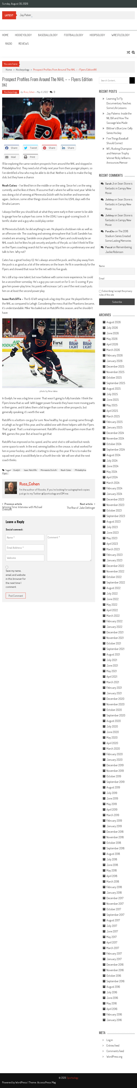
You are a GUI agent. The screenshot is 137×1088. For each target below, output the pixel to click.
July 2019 (111, 793)
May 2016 (111, 1003)
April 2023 (112, 543)
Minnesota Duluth (49, 470)
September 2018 (115, 848)
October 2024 (113, 444)
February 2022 (114, 621)
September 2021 (115, 649)
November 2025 (115, 372)
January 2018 (114, 892)
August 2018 (113, 854)
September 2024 (115, 449)
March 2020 (113, 748)
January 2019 (114, 826)
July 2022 (112, 593)
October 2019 (113, 776)
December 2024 (115, 433)
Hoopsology (97, 35)
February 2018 (114, 887)
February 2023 (114, 555)
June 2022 (112, 599)
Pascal (108, 247)
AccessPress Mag (46, 1082)
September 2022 (115, 582)
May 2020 (112, 737)
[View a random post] (128, 52)
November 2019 (115, 770)
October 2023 (114, 510)
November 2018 (115, 837)
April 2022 (112, 610)
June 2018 (112, 865)
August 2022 (113, 588)
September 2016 (115, 981)
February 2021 (114, 687)
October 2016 (113, 975)
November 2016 (115, 970)
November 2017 (115, 903)
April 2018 (111, 876)
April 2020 (112, 743)
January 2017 (114, 959)
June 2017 (112, 931)
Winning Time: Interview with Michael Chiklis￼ (22, 508)
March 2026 (113, 350)
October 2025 (114, 377)
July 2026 (112, 327)
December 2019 (115, 765)
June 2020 (112, 732)
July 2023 (112, 527)
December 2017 (114, 898)
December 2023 (115, 499)
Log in (109, 1040)
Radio (8, 43)
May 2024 (111, 471)
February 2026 (114, 355)
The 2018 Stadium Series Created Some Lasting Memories (118, 235)
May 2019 (111, 804)
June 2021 (112, 665)
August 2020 (113, 721)
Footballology (73, 35)
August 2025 (113, 388)
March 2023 (113, 549)
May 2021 (111, 671)
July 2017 (111, 926)
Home (5, 35)
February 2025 (114, 422)
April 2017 (111, 942)
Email (101, 278)
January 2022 (114, 627)
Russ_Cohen (28, 91)
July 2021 (111, 660)
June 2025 (112, 399)
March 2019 (112, 815)
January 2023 (114, 560)
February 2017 (114, 953)
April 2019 (111, 809)
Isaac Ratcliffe (30, 470)
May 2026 (112, 339)
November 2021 (115, 638)
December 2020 (115, 699)
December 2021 (114, 632)
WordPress (21, 1082)
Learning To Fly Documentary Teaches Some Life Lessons (118, 103)
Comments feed (115, 1051)
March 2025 (113, 416)
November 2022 (115, 571)
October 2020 (114, 710)
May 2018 (111, 870)
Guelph (16, 470)
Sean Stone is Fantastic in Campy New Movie (118, 188)
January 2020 (114, 759)
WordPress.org (114, 1056)
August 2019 (113, 787)
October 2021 (113, 643)
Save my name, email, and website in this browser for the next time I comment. (16, 578)
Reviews (24, 43)
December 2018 (115, 831)
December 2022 (115, 566)
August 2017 (113, 920)
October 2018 (113, 842)
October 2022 (114, 577)
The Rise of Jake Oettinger (81, 508)
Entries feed (112, 1045)
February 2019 (114, 820)
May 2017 (111, 937)
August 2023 (113, 521)
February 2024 (114, 488)
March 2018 (112, 881)
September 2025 (115, 383)
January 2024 (114, 494)
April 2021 (111, 676)
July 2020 (112, 726)
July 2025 (112, 394)
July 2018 (111, 859)
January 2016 (114, 1020)
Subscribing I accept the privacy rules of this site (115, 292)
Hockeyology (23, 35)
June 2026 (112, 333)
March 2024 (112, 483)
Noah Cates (66, 470)
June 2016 (112, 998)
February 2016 (114, 1014)
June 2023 (112, 532)
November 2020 (115, 704)
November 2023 (115, 505)
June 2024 (112, 466)
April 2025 (112, 411)
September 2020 (115, 715)
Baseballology (48, 35)
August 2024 (113, 455)
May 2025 (111, 405)
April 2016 (111, 1009)
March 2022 (113, 615)
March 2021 (112, 682)
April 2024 (112, 477)
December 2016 (115, 964)
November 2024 (115, 438)
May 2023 (111, 538)
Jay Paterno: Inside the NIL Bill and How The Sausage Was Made (54, 15)
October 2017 (113, 909)
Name (102, 265)
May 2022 (111, 604)
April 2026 (112, 344)
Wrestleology (120, 35)
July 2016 (111, 992)
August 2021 (113, 654)
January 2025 (114, 427)
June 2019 (112, 798)
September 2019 (115, 782)
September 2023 (115, 516)
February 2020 (114, 754)
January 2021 (114, 693)
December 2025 (115, 366)
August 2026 (113, 322)
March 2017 (112, 948)
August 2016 (113, 986)
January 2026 (114, 361)
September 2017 (115, 914)
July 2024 (111, 460)
